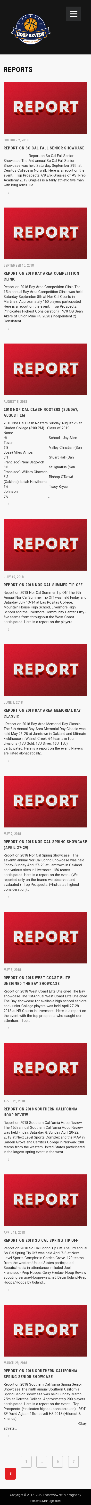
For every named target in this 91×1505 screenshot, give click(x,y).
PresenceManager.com (45, 1501)
